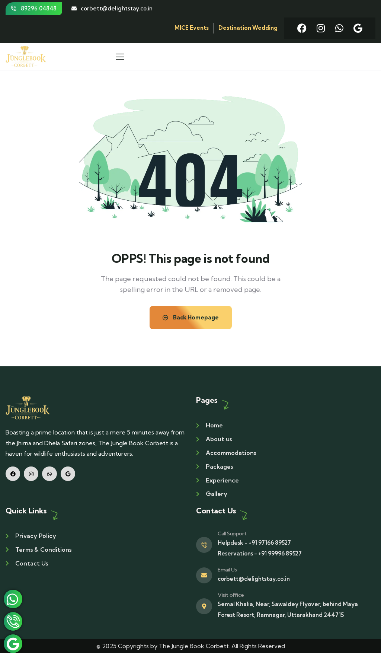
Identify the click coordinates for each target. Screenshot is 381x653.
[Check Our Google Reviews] (13, 643)
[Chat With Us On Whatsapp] (13, 599)
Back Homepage (195, 317)
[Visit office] (204, 606)
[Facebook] (302, 28)
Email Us (227, 569)
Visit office (231, 595)
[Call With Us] (13, 621)
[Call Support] (204, 545)
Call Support (232, 533)
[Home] (28, 407)
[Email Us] (204, 575)
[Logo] (26, 56)
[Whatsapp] (339, 28)
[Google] (357, 28)
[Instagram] (320, 28)
